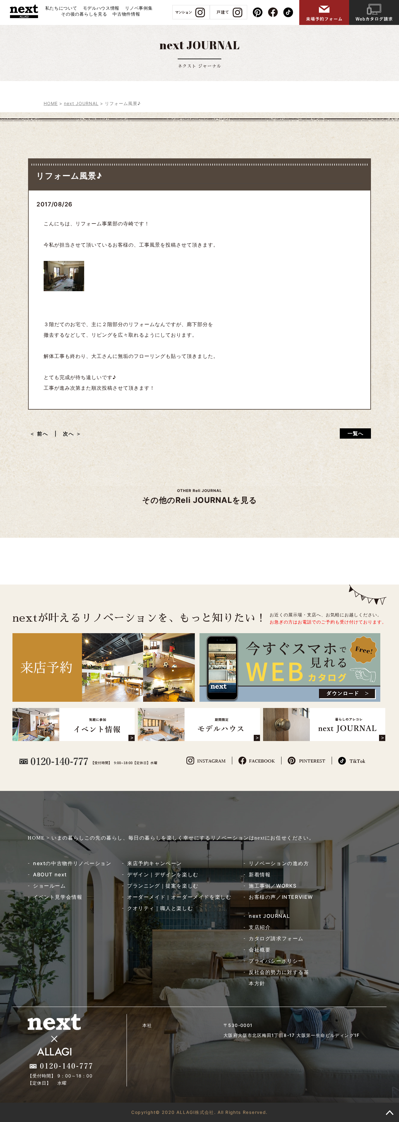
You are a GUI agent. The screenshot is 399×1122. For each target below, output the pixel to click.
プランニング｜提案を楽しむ (163, 886)
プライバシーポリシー (276, 961)
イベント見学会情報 (57, 897)
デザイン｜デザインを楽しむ (163, 874)
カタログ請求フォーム (276, 938)
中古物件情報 (126, 14)
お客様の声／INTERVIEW (281, 897)
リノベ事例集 (138, 8)
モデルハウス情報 (101, 8)
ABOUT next (50, 874)
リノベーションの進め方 (279, 863)
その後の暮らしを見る (84, 14)
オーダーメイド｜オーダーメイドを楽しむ (179, 897)
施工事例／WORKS (273, 886)
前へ (45, 434)
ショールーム (49, 886)
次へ (68, 434)
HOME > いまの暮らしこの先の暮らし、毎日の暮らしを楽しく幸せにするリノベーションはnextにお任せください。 (171, 837)
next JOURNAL (269, 916)
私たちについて (61, 8)
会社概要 (260, 949)
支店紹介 (260, 927)
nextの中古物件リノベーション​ (72, 863)
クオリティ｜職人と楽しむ (160, 908)
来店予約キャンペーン (154, 863)
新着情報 (260, 874)
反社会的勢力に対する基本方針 (279, 977)
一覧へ (355, 433)
